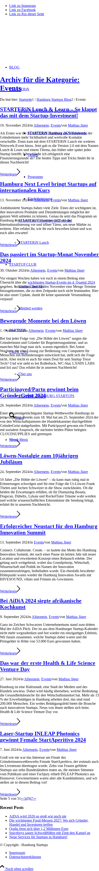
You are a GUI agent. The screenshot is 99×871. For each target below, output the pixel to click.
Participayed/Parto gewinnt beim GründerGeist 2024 (39, 392)
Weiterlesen (8, 174)
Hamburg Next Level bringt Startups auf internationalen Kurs (48, 187)
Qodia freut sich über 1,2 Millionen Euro (38, 829)
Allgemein (41, 125)
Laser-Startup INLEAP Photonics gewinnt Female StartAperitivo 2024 (43, 737)
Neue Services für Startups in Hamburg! (38, 837)
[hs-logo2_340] (34, 42)
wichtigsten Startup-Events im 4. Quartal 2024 (61, 282)
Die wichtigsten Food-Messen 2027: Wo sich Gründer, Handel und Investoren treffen (48, 822)
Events (56, 125)
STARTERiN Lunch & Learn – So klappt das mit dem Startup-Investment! (48, 112)
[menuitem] (58, 396)
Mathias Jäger (78, 125)
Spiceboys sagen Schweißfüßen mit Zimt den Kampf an (49, 833)
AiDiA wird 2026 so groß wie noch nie (37, 816)
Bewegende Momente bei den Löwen (43, 321)
